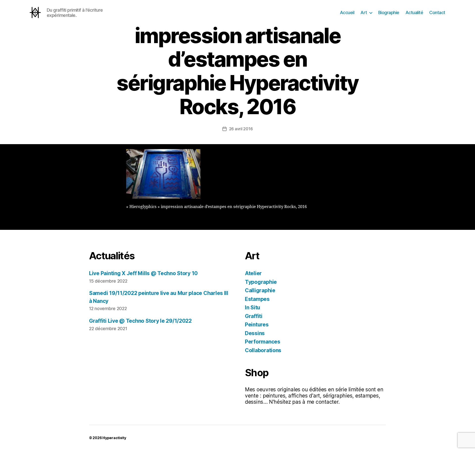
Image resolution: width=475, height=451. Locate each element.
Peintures (257, 324)
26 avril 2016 (241, 128)
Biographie (388, 12)
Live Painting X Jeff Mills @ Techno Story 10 (143, 273)
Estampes (257, 299)
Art (363, 12)
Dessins (255, 333)
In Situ (252, 307)
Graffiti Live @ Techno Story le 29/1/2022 (140, 321)
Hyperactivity (114, 438)
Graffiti (253, 316)
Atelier (253, 273)
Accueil (347, 12)
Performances (262, 342)
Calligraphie (260, 290)
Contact (437, 12)
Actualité (414, 12)
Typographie (261, 282)
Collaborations (263, 350)
